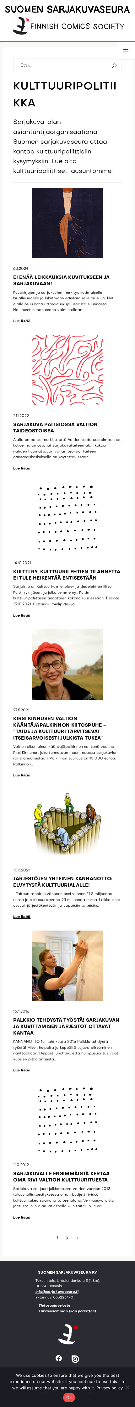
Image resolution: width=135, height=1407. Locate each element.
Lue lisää (21, 321)
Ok (69, 1397)
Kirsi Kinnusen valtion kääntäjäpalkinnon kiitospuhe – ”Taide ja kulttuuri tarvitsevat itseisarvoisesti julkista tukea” (59, 728)
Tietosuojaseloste (54, 1306)
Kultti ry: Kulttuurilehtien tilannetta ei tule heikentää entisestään (66, 575)
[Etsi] (114, 65)
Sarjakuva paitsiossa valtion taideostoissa (55, 428)
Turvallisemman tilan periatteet (67, 1311)
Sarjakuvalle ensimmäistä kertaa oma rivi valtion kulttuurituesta (61, 1177)
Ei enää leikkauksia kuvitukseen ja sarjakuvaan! (61, 280)
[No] (127, 1387)
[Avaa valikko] (126, 51)
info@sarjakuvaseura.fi (56, 1292)
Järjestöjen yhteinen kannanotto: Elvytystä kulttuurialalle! (62, 882)
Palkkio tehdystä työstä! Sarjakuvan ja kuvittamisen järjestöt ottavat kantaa (66, 1027)
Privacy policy (109, 1387)
